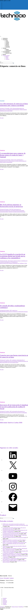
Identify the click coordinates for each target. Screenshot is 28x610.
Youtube (4, 603)
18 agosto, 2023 (7, 209)
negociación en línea (11, 311)
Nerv (17, 362)
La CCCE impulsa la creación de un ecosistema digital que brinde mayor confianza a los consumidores (12, 256)
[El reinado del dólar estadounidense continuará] (14, 300)
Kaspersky (12, 109)
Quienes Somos (6, 55)
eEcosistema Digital (11, 263)
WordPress (21, 606)
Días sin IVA (8, 362)
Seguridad (7, 46)
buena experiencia (19, 361)
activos (13, 411)
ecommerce (4, 263)
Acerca (1, 578)
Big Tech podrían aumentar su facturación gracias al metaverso (11, 205)
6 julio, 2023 (7, 260)
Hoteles (7, 49)
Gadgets (7, 42)
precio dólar (17, 311)
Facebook (5, 602)
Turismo (4, 48)
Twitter (4, 599)
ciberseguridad (16, 108)
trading (25, 412)
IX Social (22, 412)
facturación (4, 210)
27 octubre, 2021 (8, 360)
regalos (10, 162)
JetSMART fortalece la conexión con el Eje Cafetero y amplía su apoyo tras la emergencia (14, 540)
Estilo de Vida (8, 53)
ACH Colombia (16, 159)
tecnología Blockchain (20, 211)
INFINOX (4, 311)
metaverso (18, 210)
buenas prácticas (13, 260)
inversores (17, 412)
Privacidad (6, 578)
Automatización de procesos (9, 361)
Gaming (7, 43)
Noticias (7, 44)
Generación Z (8, 412)
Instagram (5, 600)
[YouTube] (13, 480)
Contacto (7, 59)
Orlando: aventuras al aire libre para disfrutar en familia (14, 537)
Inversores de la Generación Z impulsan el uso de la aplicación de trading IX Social (14, 406)
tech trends (13, 211)
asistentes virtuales (16, 360)
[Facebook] (13, 501)
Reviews (7, 45)
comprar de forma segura (16, 161)
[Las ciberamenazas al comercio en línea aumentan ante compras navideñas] (14, 98)
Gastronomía (8, 50)
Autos (6, 40)
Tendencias (5, 38)
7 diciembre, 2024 (8, 108)
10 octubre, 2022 (8, 310)
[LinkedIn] (13, 459)
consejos (4, 362)
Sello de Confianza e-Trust (21, 263)
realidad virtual (8, 211)
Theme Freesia (15, 606)
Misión (6, 56)
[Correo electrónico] (13, 512)
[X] (13, 470)
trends (26, 311)
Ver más (1, 117)
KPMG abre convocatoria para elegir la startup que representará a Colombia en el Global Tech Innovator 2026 (15, 524)
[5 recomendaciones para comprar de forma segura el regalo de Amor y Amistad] (14, 148)
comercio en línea (7, 161)
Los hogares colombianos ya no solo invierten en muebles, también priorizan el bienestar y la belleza (15, 554)
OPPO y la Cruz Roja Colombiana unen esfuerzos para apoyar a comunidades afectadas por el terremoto (14, 543)
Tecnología (5, 39)
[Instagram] (13, 491)
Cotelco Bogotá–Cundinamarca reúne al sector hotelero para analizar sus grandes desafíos (14, 559)
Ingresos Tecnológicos (11, 210)
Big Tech (14, 209)
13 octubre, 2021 (8, 411)
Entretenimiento (6, 51)
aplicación (17, 411)
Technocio (2, 108)
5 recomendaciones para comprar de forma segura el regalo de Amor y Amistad (12, 155)
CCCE (10, 262)
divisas (3, 412)
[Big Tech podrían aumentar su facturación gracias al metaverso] (14, 199)
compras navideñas (6, 109)
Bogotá (4, 54)
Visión (6, 57)
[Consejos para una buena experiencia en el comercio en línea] (14, 350)
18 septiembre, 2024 (8, 159)
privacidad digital (8, 110)
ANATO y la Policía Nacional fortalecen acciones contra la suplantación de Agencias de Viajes (15, 533)
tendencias (22, 311)
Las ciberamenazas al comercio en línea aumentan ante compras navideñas (14, 104)
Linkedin (5, 598)
